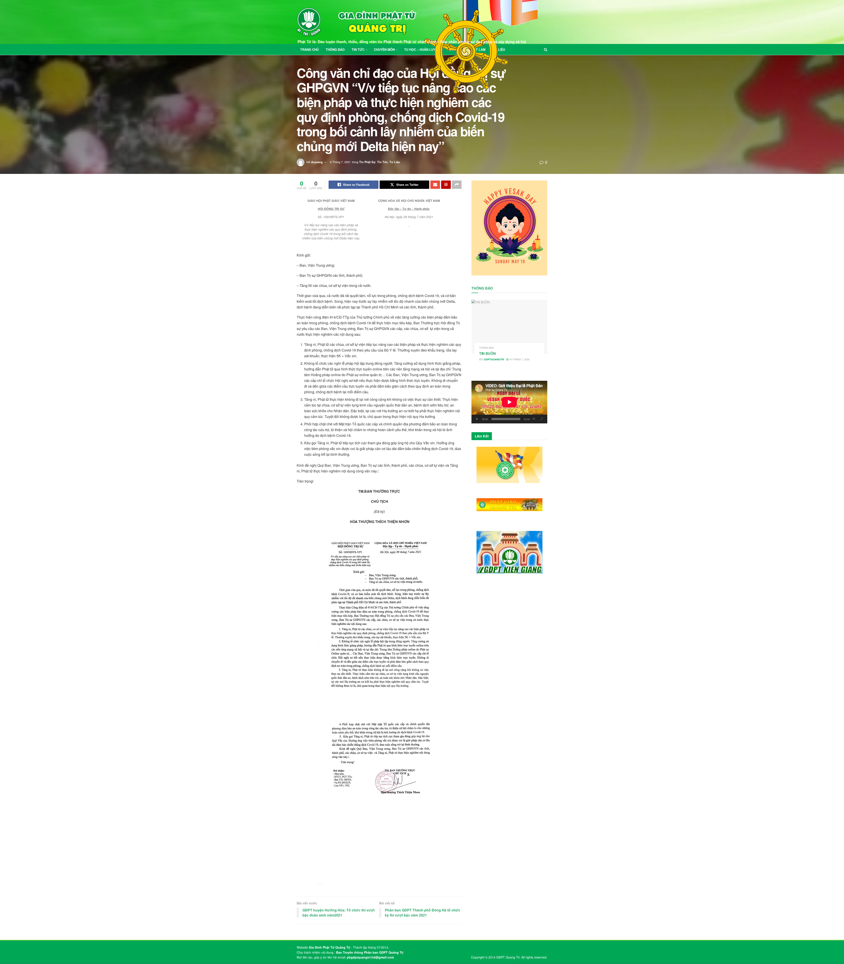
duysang (317, 162)
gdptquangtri (494, 359)
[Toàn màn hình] (541, 419)
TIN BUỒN (487, 353)
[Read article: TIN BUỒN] (509, 327)
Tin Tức (358, 49)
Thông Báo (335, 49)
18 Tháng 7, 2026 (518, 359)
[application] (509, 402)
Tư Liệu (394, 162)
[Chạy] (477, 419)
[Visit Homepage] (356, 22)
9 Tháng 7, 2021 (340, 162)
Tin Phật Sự (367, 162)
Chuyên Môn (384, 49)
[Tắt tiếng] (534, 419)
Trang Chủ (309, 49)
